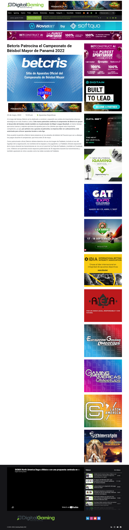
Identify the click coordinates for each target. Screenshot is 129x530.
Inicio (10, 13)
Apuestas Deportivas (47, 115)
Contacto (78, 13)
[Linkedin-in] (107, 18)
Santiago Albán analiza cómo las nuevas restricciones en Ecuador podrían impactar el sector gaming (105, 504)
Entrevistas (43, 13)
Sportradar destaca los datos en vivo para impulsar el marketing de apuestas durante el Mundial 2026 (105, 498)
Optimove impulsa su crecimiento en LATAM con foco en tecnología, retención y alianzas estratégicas (105, 492)
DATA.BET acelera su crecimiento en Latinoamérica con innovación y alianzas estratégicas (105, 509)
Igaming (16, 13)
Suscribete (70, 13)
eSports (35, 13)
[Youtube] (113, 18)
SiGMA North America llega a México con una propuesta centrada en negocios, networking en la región (105, 475)
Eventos (51, 13)
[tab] (103, 475)
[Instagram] (110, 18)
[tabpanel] (45, 489)
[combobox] (105, 13)
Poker (29, 13)
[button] (34, 18)
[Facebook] (116, 18)
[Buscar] (113, 13)
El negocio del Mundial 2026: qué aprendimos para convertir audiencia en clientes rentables (104, 481)
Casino (23, 13)
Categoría (59, 13)
